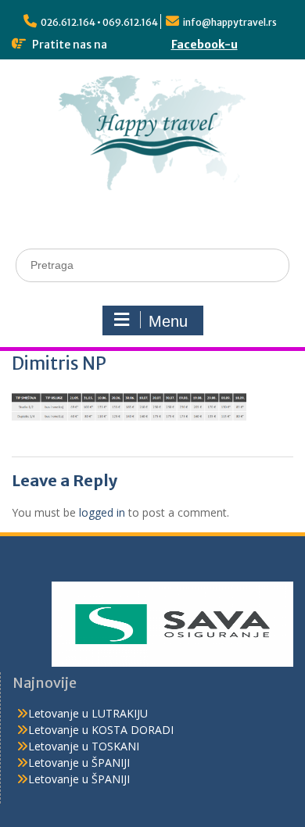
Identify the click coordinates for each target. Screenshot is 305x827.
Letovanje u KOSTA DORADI (101, 729)
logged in (102, 512)
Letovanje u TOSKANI (83, 746)
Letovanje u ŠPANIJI (79, 762)
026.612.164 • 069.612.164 (99, 22)
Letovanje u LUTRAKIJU (88, 713)
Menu (168, 321)
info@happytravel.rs (230, 22)
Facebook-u (204, 45)
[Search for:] (152, 264)
